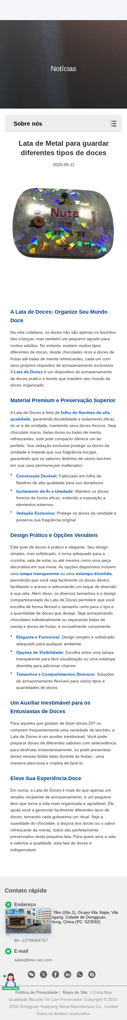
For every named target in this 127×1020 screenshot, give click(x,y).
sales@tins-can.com (33, 959)
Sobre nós (28, 123)
